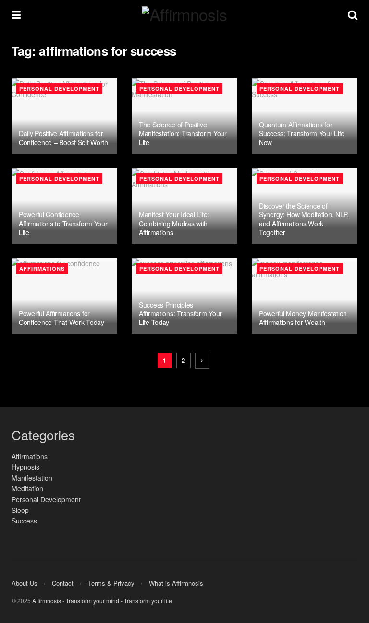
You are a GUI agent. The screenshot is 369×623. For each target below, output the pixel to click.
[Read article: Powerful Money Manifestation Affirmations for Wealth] (304, 296)
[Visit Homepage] (184, 14)
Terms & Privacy (111, 582)
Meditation (27, 488)
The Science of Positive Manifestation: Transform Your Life (183, 133)
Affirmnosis (46, 601)
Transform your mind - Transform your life (119, 601)
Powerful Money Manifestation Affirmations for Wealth (303, 318)
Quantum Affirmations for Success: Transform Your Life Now (301, 133)
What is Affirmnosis (176, 582)
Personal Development (59, 88)
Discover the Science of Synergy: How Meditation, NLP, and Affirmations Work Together (304, 219)
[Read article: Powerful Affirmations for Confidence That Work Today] (64, 296)
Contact (63, 582)
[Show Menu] (16, 14)
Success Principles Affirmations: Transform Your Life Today (180, 313)
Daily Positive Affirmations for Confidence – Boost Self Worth (63, 137)
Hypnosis (25, 467)
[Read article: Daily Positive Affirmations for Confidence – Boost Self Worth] (64, 116)
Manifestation (32, 478)
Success (24, 520)
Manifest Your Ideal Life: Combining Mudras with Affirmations (174, 223)
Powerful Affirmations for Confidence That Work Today (61, 318)
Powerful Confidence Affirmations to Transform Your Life (63, 223)
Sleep (20, 510)
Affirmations (42, 268)
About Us (24, 582)
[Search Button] (352, 14)
